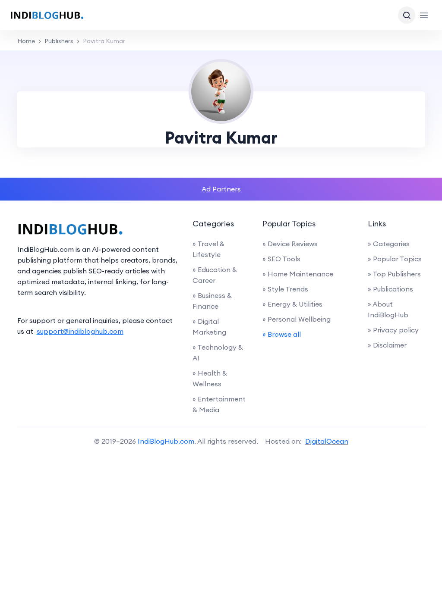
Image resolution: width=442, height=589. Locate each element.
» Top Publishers (394, 273)
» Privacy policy (393, 330)
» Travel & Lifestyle (208, 249)
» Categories (389, 243)
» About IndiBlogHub (388, 309)
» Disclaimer (387, 345)
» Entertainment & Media (219, 404)
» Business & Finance (212, 300)
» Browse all (281, 334)
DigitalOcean (326, 441)
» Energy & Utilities (292, 304)
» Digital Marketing (209, 326)
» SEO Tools (281, 258)
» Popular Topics (395, 258)
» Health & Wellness (210, 378)
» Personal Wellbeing (296, 319)
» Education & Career (215, 275)
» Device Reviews (290, 243)
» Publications (390, 289)
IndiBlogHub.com (166, 441)
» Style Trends (285, 289)
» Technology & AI (218, 352)
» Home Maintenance (297, 273)
